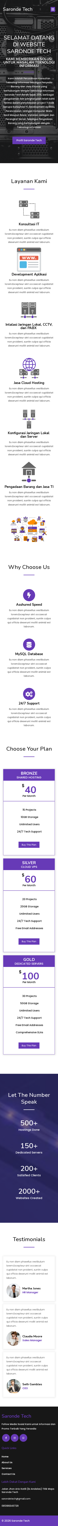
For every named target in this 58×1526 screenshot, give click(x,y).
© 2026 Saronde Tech (16, 1521)
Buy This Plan (29, 844)
